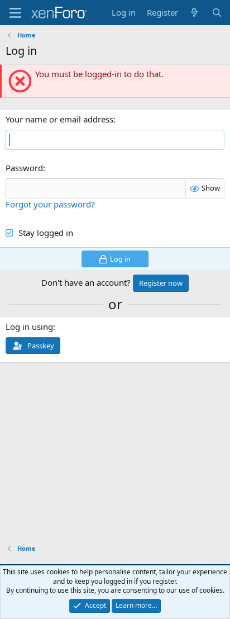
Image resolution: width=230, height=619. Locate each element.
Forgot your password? (50, 204)
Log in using (29, 326)
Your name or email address (59, 119)
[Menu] (15, 13)
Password (24, 167)
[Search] (217, 12)
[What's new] (194, 12)
